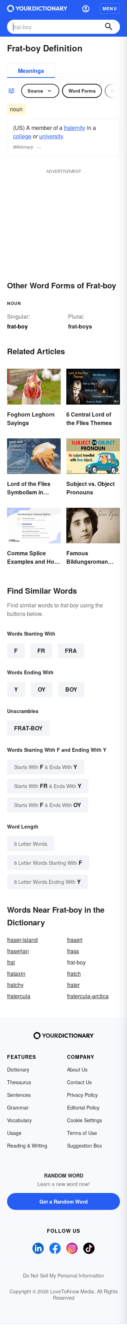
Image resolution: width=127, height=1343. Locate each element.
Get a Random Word (64, 1201)
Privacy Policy (82, 1094)
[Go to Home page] (37, 8)
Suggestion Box (84, 1145)
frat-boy (28, 728)
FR (41, 650)
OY (42, 689)
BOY (71, 689)
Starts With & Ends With (45, 767)
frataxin (16, 973)
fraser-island (22, 940)
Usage (14, 1132)
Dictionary (18, 1069)
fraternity (74, 128)
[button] (85, 8)
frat (11, 962)
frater (73, 985)
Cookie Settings (84, 1120)
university (51, 136)
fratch (74, 973)
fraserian (18, 951)
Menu (110, 8)
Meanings (31, 71)
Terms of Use (82, 1132)
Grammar (18, 1107)
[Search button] (108, 26)
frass (73, 951)
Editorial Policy (83, 1107)
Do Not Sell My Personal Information (63, 1275)
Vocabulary (19, 1120)
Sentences (19, 1094)
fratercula (18, 996)
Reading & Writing (27, 1145)
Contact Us (79, 1082)
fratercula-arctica (88, 996)
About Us (77, 1069)
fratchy (15, 985)
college (22, 136)
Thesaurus (19, 1082)
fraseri (75, 940)
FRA (71, 650)
